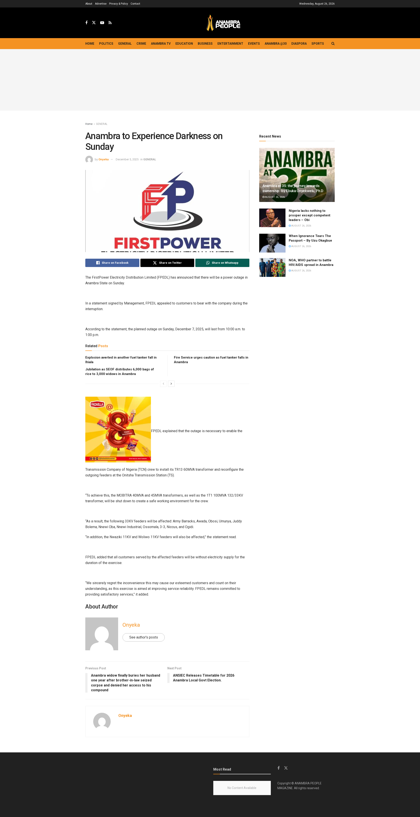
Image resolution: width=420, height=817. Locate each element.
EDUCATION (184, 43)
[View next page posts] (171, 384)
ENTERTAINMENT (230, 43)
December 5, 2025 (127, 159)
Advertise (101, 3)
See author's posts (143, 637)
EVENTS (254, 43)
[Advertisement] (210, 80)
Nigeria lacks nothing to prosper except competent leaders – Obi (309, 215)
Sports (318, 43)
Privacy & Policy (118, 3)
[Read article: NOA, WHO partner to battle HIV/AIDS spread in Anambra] (272, 267)
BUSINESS (205, 43)
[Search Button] (333, 43)
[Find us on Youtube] (102, 22)
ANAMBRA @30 (276, 43)
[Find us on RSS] (110, 22)
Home (89, 43)
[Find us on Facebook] (86, 22)
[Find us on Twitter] (94, 22)
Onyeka (103, 159)
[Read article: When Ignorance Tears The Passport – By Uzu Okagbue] (272, 243)
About (88, 3)
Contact (135, 3)
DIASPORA (299, 43)
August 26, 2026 (274, 197)
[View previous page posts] (163, 384)
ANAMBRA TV (161, 43)
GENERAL (125, 43)
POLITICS (106, 43)
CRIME (141, 43)
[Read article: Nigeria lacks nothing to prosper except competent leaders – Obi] (272, 218)
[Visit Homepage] (223, 23)
